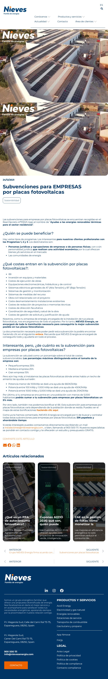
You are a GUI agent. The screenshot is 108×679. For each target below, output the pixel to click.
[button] (42, 17)
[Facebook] (61, 590)
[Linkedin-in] (46, 590)
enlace (39, 334)
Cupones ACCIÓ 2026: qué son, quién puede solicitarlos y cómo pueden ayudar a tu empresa (54, 525)
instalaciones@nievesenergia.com (24, 427)
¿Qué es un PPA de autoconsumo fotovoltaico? (17, 520)
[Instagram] (54, 590)
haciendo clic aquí (47, 410)
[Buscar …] (101, 9)
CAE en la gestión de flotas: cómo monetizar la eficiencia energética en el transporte (88, 525)
